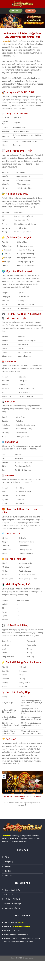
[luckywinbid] (22, 4)
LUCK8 (21, 922)
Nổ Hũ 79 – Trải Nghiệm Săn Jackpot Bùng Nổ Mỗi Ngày (22, 797)
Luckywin (6, 836)
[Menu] (3, 4)
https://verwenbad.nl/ (21, 926)
